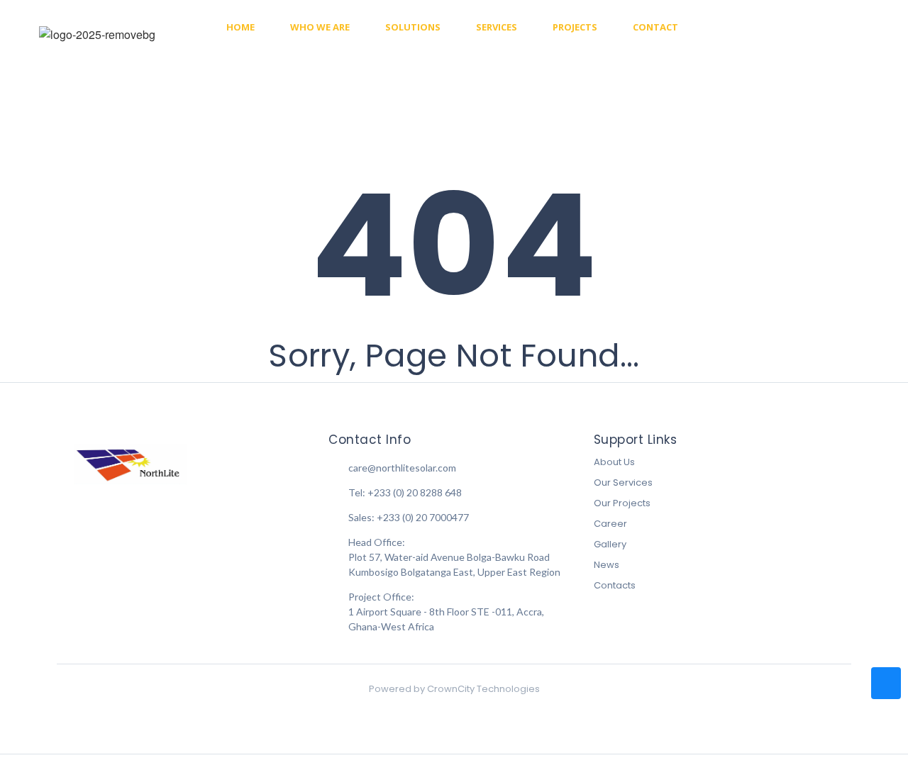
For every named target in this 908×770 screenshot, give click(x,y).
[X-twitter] (848, 27)
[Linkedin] (822, 27)
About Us (614, 462)
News (606, 564)
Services (496, 27)
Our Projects (622, 503)
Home (240, 27)
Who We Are (320, 27)
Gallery (610, 544)
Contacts (615, 585)
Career (610, 523)
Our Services (623, 482)
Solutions (413, 27)
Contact (655, 27)
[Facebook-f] (771, 27)
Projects (575, 27)
